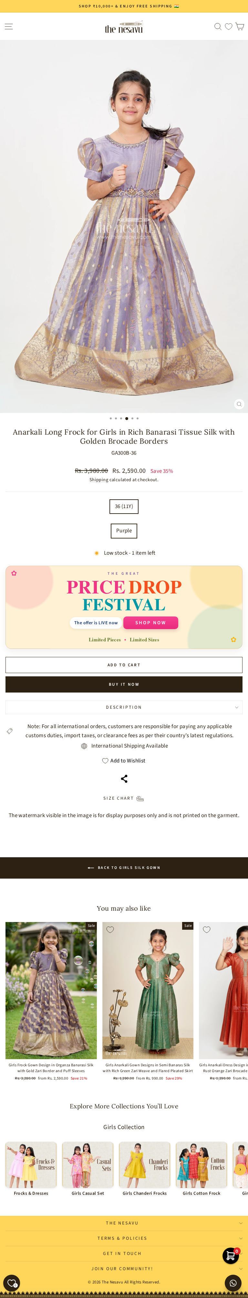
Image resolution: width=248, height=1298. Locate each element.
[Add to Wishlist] (13, 929)
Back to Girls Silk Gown (129, 868)
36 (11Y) (124, 506)
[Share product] (124, 779)
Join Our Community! (122, 1269)
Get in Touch (122, 1253)
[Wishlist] (228, 26)
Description (124, 707)
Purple (124, 531)
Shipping (98, 479)
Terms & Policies (122, 1238)
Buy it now (124, 684)
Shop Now (150, 622)
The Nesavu (122, 1223)
